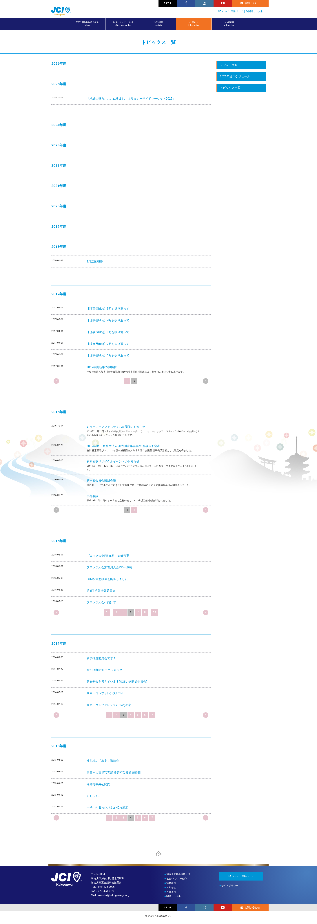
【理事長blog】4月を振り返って (108, 320)
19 (154, 612)
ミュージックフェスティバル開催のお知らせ (116, 427)
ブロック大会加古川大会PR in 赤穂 (109, 567)
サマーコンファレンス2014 (105, 693)
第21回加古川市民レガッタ (104, 670)
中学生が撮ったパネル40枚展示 (107, 807)
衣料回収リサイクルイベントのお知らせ (113, 461)
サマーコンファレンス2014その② (109, 705)
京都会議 (92, 496)
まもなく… (93, 796)
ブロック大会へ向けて (101, 602)
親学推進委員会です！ (101, 658)
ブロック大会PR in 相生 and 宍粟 (108, 555)
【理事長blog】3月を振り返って (108, 332)
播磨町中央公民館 (98, 784)
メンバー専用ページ (232, 11)
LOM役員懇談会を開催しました (107, 579)
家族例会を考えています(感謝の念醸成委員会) (117, 681)
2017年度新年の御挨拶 (102, 367)
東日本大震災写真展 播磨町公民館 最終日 (114, 772)
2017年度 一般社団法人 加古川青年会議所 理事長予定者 (123, 446)
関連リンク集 (255, 11)
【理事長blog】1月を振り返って (108, 355)
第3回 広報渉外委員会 (101, 591)
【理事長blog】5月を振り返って (108, 308)
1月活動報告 (95, 261)
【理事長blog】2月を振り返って (108, 344)
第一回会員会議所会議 (101, 480)
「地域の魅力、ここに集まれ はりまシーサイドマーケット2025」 (131, 98)
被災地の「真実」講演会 (103, 761)
